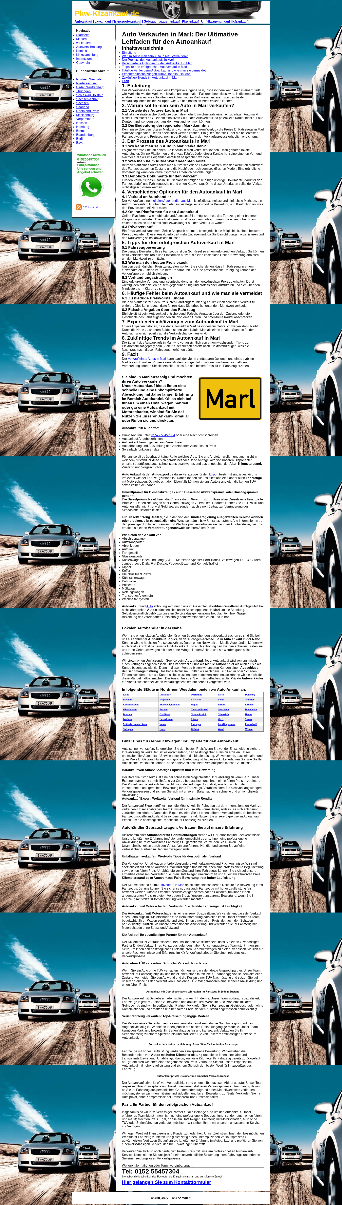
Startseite (82, 35)
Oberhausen (130, 709)
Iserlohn (127, 719)
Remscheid (251, 724)
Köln (126, 694)
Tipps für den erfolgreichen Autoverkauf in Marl (154, 67)
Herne (248, 714)
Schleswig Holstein (89, 95)
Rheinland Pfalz (87, 111)
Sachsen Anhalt (87, 99)
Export (213, 474)
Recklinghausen (226, 724)
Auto (149, 606)
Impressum (84, 58)
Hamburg (82, 127)
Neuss (163, 724)
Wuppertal (165, 699)
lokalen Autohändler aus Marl (172, 200)
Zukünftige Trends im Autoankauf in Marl (150, 77)
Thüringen (83, 91)
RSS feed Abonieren (92, 207)
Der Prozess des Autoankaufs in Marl (148, 59)
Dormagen (251, 709)
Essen (221, 694)
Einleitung (129, 52)
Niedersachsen (87, 83)
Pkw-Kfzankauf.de (107, 13)
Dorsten (127, 714)
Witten (249, 729)
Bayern (81, 142)
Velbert (195, 729)
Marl (220, 719)
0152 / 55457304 (163, 435)
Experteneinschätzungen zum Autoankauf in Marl (156, 74)
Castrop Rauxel (199, 709)
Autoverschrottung (89, 47)
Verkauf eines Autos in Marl (147, 358)
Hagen (194, 704)
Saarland (82, 107)
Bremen (81, 130)
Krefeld (249, 704)
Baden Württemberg (90, 87)
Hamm (221, 704)
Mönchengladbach (170, 704)
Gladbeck (165, 714)
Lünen (194, 719)
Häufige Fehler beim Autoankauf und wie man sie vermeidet (164, 70)
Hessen (81, 123)
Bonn (221, 699)
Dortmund (196, 694)
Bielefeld (196, 699)
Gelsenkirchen (131, 704)
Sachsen (82, 103)
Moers (248, 719)
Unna (162, 729)
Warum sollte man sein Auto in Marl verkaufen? (155, 56)
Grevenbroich (198, 714)
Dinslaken (223, 709)
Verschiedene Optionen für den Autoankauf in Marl (157, 63)
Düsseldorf (165, 694)
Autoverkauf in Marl (170, 885)
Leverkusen (166, 719)
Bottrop (164, 709)
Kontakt (81, 50)
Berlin (80, 138)
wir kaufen (83, 43)
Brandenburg (85, 134)
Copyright (83, 62)
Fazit (125, 81)
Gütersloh (223, 714)
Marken (81, 39)
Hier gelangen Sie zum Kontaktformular (166, 1182)
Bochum (127, 699)
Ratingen (196, 724)
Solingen (128, 729)
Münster (249, 699)
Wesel (221, 729)
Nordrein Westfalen (89, 79)
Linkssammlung (87, 54)
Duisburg (250, 694)
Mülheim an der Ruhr (135, 724)
